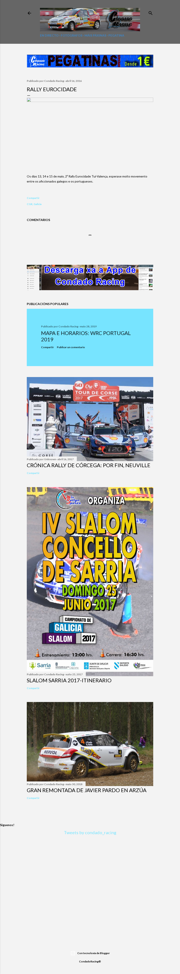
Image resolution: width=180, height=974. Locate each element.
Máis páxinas (95, 35)
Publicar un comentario (71, 347)
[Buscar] (150, 12)
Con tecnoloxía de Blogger (93, 953)
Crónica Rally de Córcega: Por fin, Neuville (88, 465)
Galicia (37, 204)
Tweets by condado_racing (90, 832)
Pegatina (116, 35)
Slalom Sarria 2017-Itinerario (69, 680)
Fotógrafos (71, 35)
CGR (29, 204)
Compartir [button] (33, 198)
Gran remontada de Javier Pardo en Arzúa (86, 790)
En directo (49, 35)
